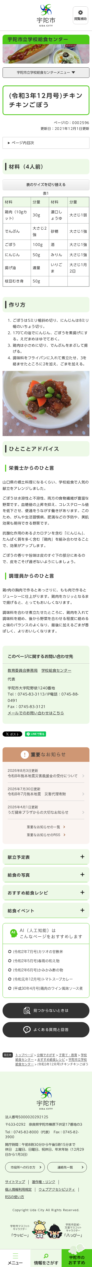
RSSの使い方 (14, 1197)
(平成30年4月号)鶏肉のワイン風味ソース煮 (48, 988)
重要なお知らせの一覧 (43, 827)
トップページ (24, 1055)
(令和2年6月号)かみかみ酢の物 (38, 970)
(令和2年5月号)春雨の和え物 (36, 961)
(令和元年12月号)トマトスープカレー (43, 979)
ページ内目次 (23, 143)
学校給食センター (56, 670)
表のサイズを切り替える (46, 185)
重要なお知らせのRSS (43, 835)
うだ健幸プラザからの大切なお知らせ (38, 812)
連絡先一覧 (65, 1167)
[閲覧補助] (80, 15)
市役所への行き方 (23, 1167)
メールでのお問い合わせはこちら (36, 713)
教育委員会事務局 (23, 670)
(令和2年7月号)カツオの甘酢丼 (38, 951)
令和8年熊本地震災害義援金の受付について (43, 776)
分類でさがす (46, 1055)
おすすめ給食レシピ (51, 1059)
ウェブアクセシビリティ (57, 1189)
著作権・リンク (43, 1182)
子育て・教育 (68, 1055)
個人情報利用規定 (18, 1189)
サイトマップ (15, 1182)
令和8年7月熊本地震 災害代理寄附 (37, 794)
